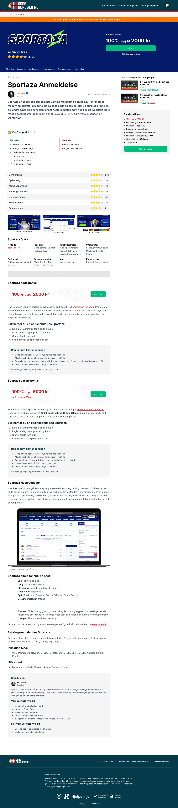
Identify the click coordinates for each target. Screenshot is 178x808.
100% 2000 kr (135, 119)
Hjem (10, 14)
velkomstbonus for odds (81, 307)
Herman (21, 93)
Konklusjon (79, 69)
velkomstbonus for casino (90, 409)
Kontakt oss (124, 761)
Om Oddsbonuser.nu (108, 761)
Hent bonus (131, 48)
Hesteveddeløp (49, 69)
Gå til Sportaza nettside (131, 54)
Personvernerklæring (140, 761)
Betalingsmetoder (65, 69)
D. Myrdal (21, 682)
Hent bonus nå (145, 149)
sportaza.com (14, 248)
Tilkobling (10, 69)
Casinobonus (34, 69)
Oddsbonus (21, 69)
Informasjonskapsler (161, 761)
